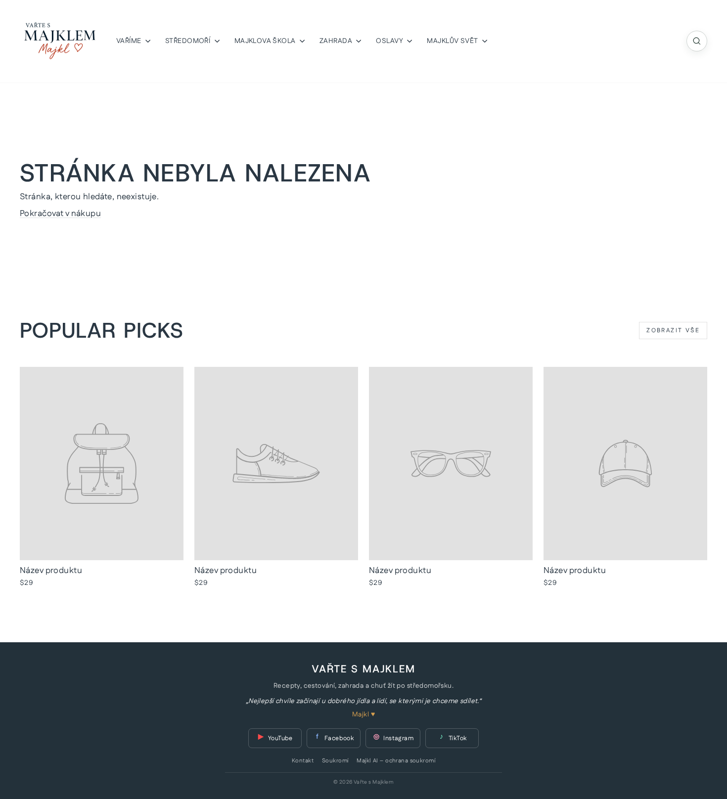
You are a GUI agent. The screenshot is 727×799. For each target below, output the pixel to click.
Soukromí (335, 761)
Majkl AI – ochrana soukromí (396, 761)
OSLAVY (390, 41)
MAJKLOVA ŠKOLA (265, 41)
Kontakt (303, 761)
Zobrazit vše (673, 330)
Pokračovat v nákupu (60, 214)
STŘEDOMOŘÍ (188, 41)
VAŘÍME (129, 41)
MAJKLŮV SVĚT (453, 41)
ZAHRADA (336, 41)
